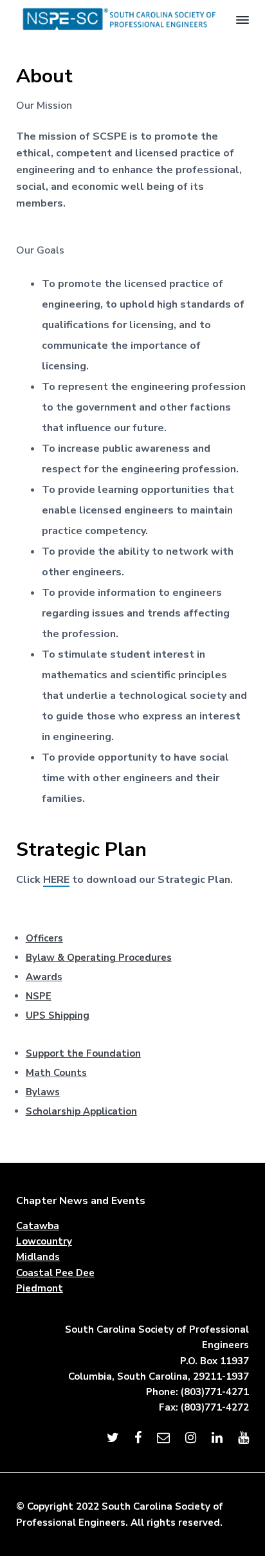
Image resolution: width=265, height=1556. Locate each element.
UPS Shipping (57, 1015)
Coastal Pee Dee (55, 1272)
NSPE (38, 996)
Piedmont (39, 1288)
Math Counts (56, 1072)
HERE (56, 880)
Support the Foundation (83, 1053)
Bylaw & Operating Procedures (99, 957)
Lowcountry (44, 1241)
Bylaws (43, 1092)
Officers (44, 938)
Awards (44, 976)
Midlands (38, 1256)
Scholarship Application (81, 1111)
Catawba (37, 1225)
